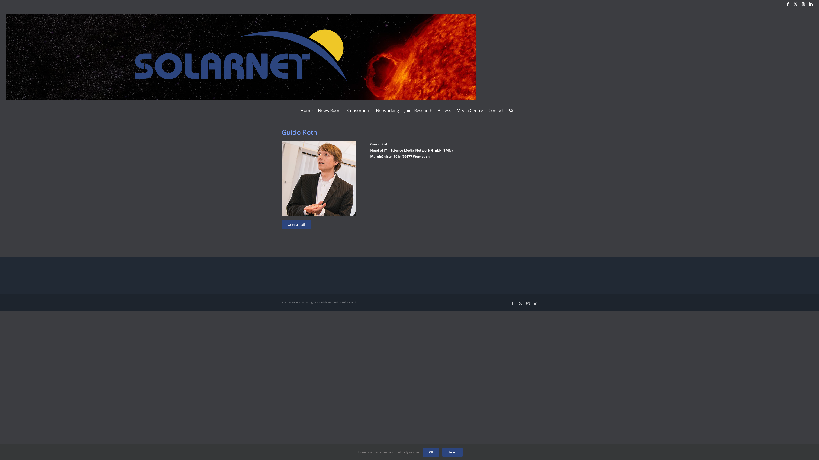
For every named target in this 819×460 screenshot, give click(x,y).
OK (431, 452)
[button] (511, 110)
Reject (452, 452)
